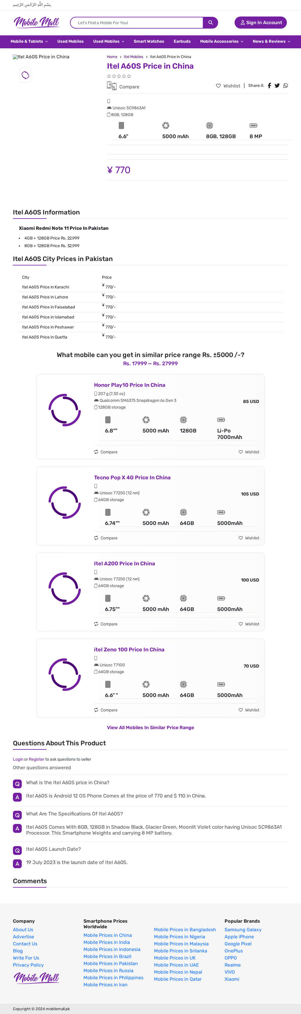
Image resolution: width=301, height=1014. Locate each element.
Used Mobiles (70, 41)
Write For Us (26, 958)
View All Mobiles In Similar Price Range (150, 727)
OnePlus (234, 951)
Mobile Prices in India (106, 942)
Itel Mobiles (133, 57)
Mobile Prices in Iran (105, 984)
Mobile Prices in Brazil (107, 956)
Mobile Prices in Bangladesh (185, 929)
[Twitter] (277, 86)
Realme (233, 965)
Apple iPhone (239, 936)
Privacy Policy (28, 965)
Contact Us (25, 944)
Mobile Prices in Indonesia (112, 949)
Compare (128, 87)
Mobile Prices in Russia (108, 970)
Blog (18, 951)
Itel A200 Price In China (124, 563)
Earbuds (182, 41)
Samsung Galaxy (243, 929)
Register (36, 759)
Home (112, 57)
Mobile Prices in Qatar (178, 979)
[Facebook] (269, 86)
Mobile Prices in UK (175, 958)
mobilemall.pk (58, 1009)
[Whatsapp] (285, 86)
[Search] (210, 23)
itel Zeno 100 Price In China (129, 649)
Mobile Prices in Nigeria (179, 936)
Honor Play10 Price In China (129, 385)
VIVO (230, 972)
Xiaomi (232, 979)
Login (18, 759)
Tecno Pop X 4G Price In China (132, 477)
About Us (23, 929)
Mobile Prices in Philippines (113, 977)
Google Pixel (238, 944)
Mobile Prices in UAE (176, 965)
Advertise (23, 936)
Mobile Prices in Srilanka (180, 951)
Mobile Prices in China (107, 935)
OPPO (231, 958)
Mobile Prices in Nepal (178, 972)
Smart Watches (149, 41)
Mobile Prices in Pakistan (110, 963)
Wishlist (231, 86)
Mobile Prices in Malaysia (181, 944)
